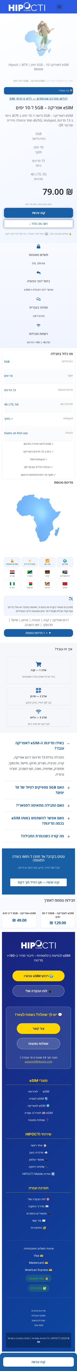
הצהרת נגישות (38, 1320)
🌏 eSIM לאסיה (38, 1098)
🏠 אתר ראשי (39, 1145)
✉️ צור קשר (38, 1220)
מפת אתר (38, 1325)
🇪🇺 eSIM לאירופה (38, 1091)
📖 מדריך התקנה (38, 1206)
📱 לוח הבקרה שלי (38, 991)
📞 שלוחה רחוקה (39, 1166)
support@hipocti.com (38, 1061)
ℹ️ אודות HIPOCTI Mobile (38, 1173)
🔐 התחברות (38, 1227)
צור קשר (38, 1029)
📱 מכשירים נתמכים (38, 1213)
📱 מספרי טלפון (38, 1159)
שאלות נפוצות (38, 1044)
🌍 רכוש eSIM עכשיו (38, 976)
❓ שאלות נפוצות (38, 1120)
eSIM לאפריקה (53, 81)
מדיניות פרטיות (38, 1310)
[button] (59, 7)
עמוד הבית (68, 81)
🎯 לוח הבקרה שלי (39, 1199)
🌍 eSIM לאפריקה (39, 1105)
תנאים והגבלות (39, 1315)
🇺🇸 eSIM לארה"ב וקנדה (38, 1112)
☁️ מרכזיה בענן (38, 1152)
